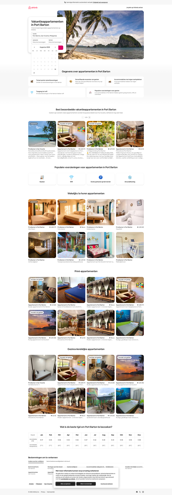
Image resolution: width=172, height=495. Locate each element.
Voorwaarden (51, 492)
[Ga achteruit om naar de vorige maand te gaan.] (34, 47)
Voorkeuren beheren (107, 484)
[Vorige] (82, 117)
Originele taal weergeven (100, 2)
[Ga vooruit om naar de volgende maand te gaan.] (55, 47)
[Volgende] (89, 117)
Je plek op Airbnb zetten (134, 7)
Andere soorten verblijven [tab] (36, 461)
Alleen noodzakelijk (86, 484)
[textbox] (39, 42)
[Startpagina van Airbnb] (32, 7)
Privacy (43, 492)
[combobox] (47, 36)
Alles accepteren (65, 484)
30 (55, 69)
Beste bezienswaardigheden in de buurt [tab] (58, 461)
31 (34, 73)
